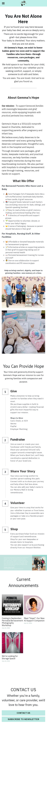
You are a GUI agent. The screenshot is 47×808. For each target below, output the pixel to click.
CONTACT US (23, 712)
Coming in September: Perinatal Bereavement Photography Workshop (12, 622)
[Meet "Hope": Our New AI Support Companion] (34, 604)
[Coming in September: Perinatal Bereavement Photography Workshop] (12, 604)
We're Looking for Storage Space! (10, 657)
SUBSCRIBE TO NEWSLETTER (23, 719)
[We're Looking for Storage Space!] (12, 642)
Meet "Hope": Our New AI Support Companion (34, 619)
